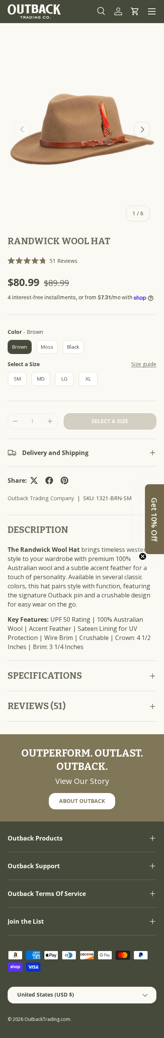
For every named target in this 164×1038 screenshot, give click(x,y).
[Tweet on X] (34, 480)
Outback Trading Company (41, 498)
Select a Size (24, 364)
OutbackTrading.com (47, 1019)
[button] (135, 11)
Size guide (143, 364)
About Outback (82, 800)
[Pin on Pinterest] (64, 480)
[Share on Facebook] (49, 480)
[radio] (20, 347)
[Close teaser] (142, 556)
